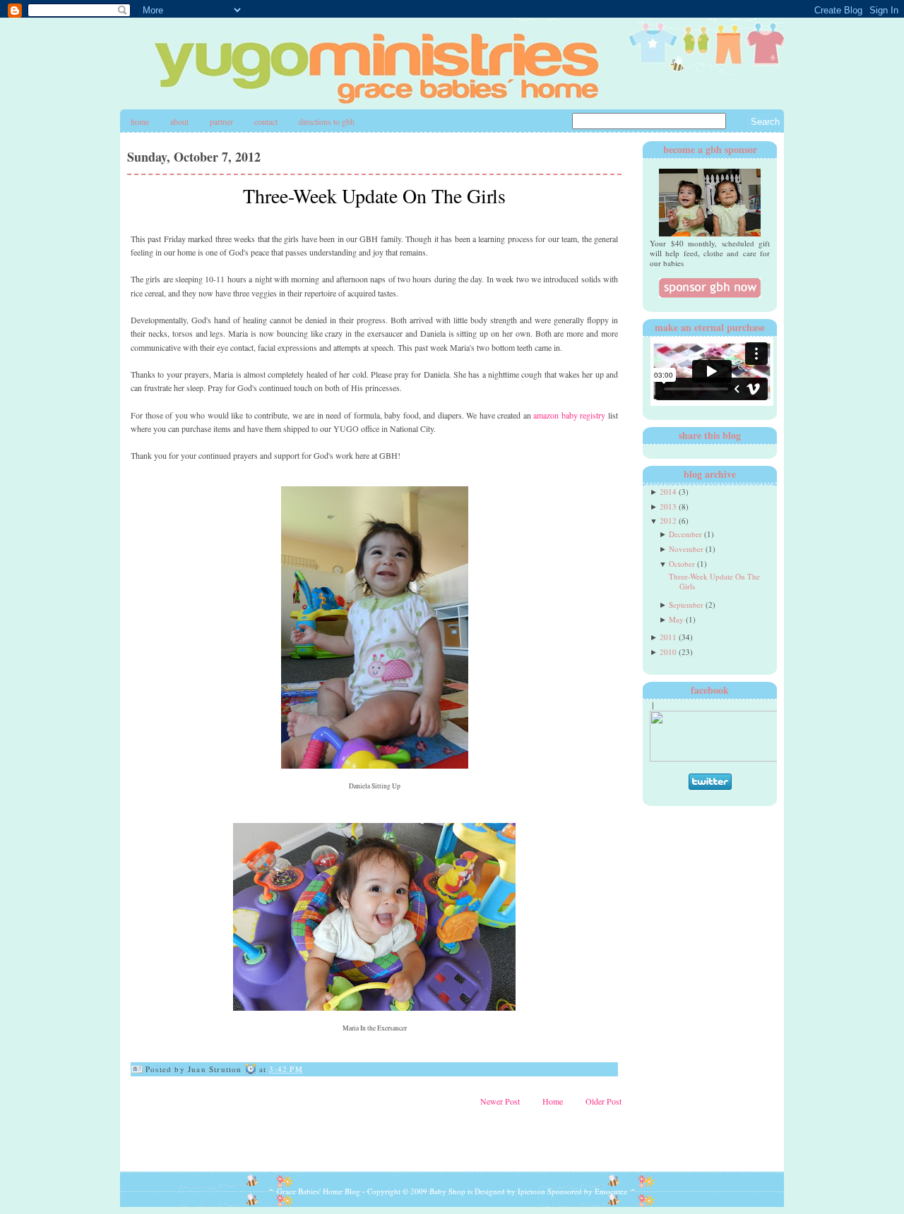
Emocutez (611, 1191)
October (682, 563)
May (676, 619)
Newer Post (500, 1101)
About (179, 121)
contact (266, 121)
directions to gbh (327, 121)
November (686, 548)
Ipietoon (531, 1191)
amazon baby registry (569, 415)
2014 (668, 491)
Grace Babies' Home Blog (318, 1191)
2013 (668, 506)
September (686, 604)
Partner (221, 121)
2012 (668, 520)
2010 (668, 652)
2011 (668, 637)
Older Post (603, 1101)
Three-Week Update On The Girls (374, 195)
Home (140, 121)
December (685, 534)
